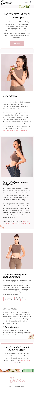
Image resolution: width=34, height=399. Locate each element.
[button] (30, 2)
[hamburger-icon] (26, 2)
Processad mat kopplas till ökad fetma (15, 131)
